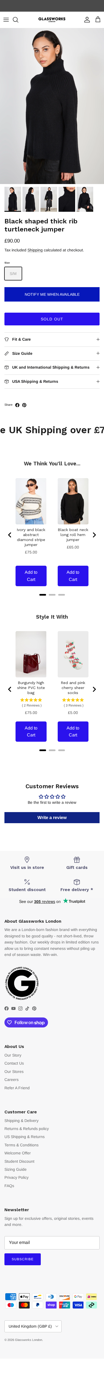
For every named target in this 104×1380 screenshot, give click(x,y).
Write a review (52, 817)
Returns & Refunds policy (26, 1128)
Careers (11, 1079)
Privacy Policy (16, 1177)
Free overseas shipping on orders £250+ (52, 6)
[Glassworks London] (52, 19)
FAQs (9, 1185)
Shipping (35, 250)
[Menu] (6, 20)
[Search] (18, 20)
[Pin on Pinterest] (24, 405)
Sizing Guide (15, 1169)
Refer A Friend (17, 1088)
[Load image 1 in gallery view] (52, 106)
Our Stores (14, 1071)
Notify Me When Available (52, 294)
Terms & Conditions (21, 1145)
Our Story (12, 1055)
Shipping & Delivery (21, 1120)
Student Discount (19, 1161)
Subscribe (23, 1259)
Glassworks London (28, 1339)
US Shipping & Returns (24, 1136)
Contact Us (14, 1063)
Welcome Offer (17, 1153)
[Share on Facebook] (17, 405)
